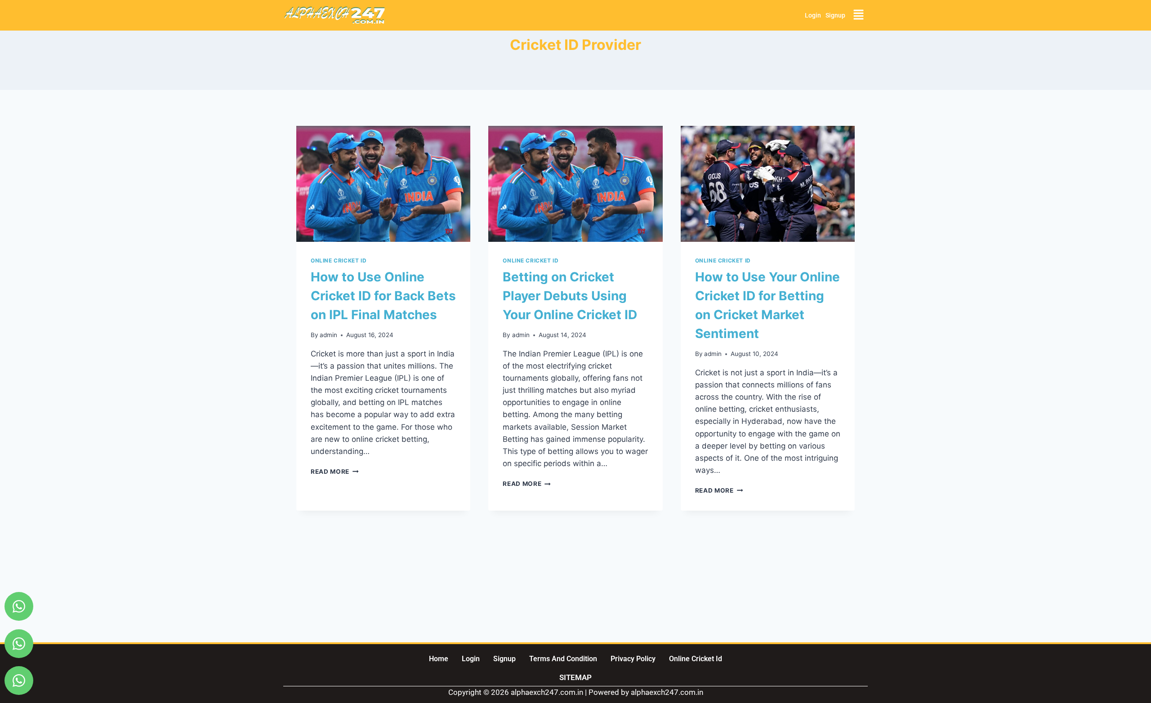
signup (835, 15)
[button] (859, 15)
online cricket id (695, 658)
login (813, 15)
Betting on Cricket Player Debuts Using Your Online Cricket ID (570, 295)
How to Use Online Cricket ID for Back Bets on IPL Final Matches (383, 295)
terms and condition (563, 658)
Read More (335, 471)
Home (438, 658)
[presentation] (383, 184)
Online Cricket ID (338, 260)
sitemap (575, 677)
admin (328, 334)
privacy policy (633, 658)
